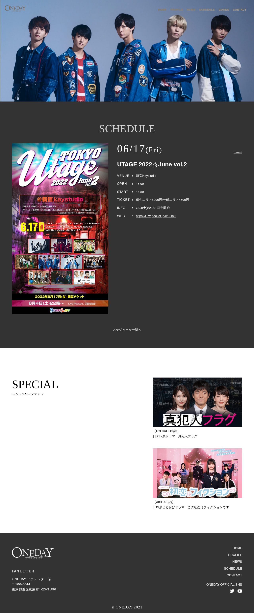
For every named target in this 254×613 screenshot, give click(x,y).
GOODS (224, 9)
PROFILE (176, 9)
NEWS (191, 9)
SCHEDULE (207, 9)
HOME (162, 9)
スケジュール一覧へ (127, 330)
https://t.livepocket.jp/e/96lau (156, 216)
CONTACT (239, 9)
